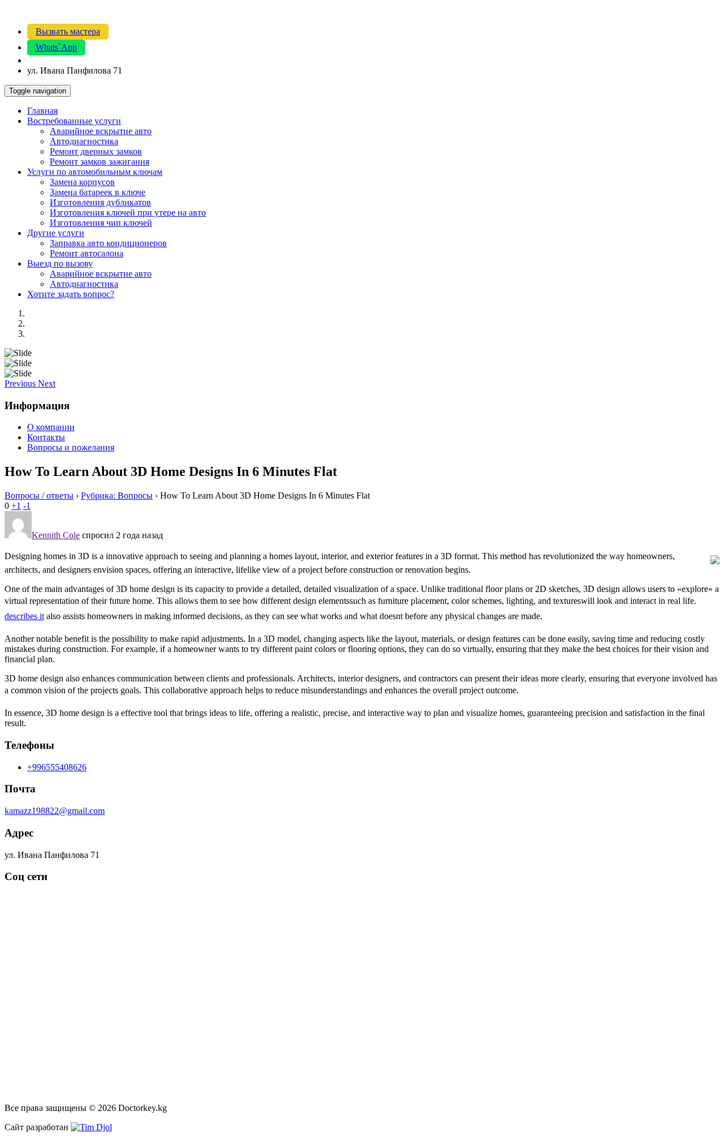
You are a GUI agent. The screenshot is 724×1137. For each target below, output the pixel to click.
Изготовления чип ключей (101, 223)
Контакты (46, 437)
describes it (24, 616)
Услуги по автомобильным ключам (94, 172)
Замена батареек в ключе (97, 192)
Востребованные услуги (74, 121)
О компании (51, 427)
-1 (27, 505)
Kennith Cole (56, 535)
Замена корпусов (82, 182)
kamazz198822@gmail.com (55, 811)
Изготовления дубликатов (100, 202)
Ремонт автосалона (86, 253)
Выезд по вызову (60, 263)
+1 (16, 505)
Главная (42, 110)
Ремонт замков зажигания (99, 161)
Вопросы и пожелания (70, 447)
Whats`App (56, 47)
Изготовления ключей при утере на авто (128, 212)
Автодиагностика (84, 141)
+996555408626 (57, 767)
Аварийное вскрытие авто (101, 131)
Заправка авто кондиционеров (108, 243)
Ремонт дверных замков (96, 151)
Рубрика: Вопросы (117, 495)
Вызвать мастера (68, 31)
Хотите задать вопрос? (70, 294)
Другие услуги (55, 233)
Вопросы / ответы (39, 495)
